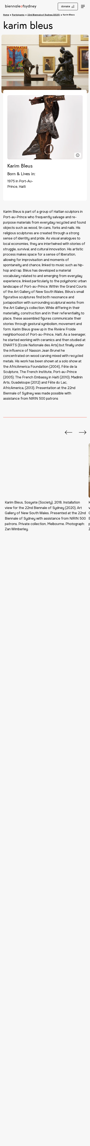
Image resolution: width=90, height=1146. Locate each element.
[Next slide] (80, 432)
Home (6, 15)
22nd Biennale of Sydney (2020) (43, 15)
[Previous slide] (66, 432)
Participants (18, 15)
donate (65, 6)
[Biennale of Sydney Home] (18, 6)
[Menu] (83, 6)
